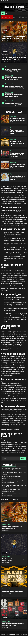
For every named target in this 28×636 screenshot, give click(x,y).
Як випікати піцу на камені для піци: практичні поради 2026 (13, 104)
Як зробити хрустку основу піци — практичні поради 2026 (14, 95)
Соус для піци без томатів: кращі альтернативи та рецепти (17, 177)
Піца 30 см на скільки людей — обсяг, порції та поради (14, 70)
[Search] (26, 13)
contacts (25, 634)
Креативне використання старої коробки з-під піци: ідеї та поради (14, 87)
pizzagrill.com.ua (14, 7)
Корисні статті (9, 66)
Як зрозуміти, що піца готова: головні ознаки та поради (13, 78)
